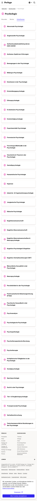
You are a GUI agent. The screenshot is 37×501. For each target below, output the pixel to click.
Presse (3, 453)
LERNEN (3, 459)
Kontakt (3, 440)
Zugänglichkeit (16, 477)
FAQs (2, 438)
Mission (20, 473)
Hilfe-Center (23, 477)
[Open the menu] (2, 2)
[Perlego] (8, 3)
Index (18, 440)
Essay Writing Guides (22, 451)
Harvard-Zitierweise (22, 447)
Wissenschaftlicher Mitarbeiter (22, 453)
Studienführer (20, 445)
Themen (19, 436)
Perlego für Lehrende (4, 443)
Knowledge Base (21, 442)
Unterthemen (4, 473)
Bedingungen (12, 469)
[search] (34, 2)
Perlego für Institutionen (4, 447)
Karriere (3, 451)
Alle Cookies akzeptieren (18, 496)
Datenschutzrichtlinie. (8, 488)
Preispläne (4, 436)
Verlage (19, 438)
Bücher (12, 19)
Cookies (25, 473)
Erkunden (4, 19)
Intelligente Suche (5, 477)
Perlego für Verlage (6, 449)
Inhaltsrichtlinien (21, 470)
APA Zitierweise (21, 449)
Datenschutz (4, 469)
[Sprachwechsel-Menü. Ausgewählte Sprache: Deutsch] (30, 2)
